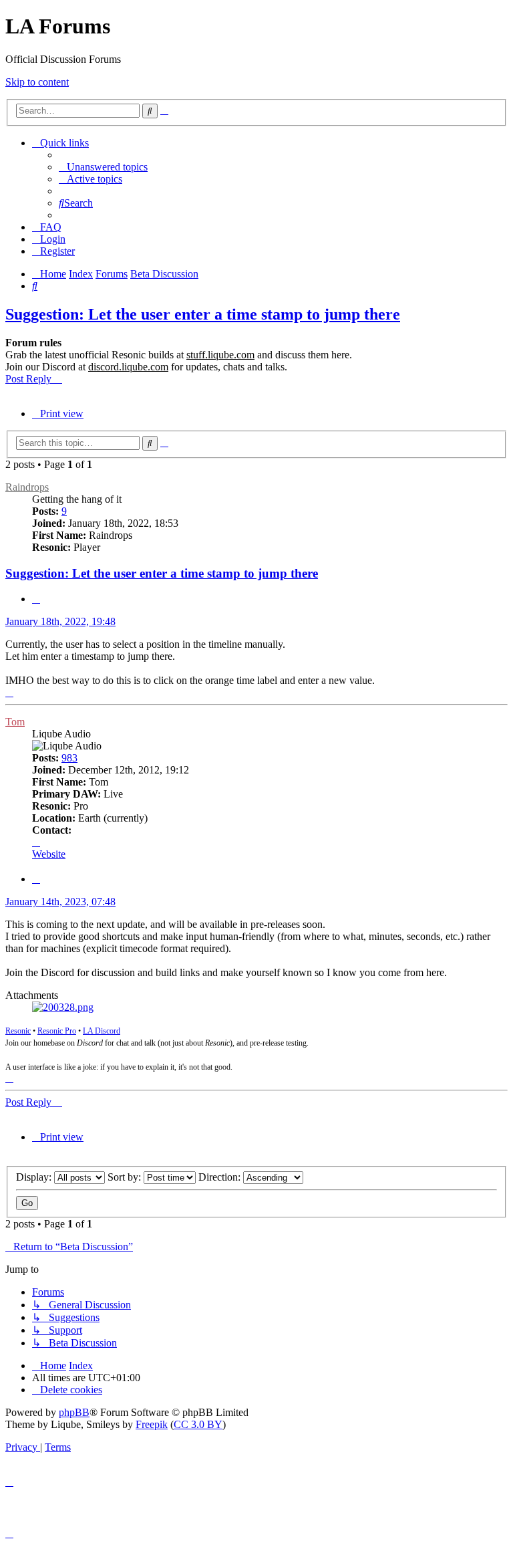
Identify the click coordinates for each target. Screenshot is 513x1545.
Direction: (220, 1177)
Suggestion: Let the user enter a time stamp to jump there (202, 314)
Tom (15, 721)
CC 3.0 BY (198, 1424)
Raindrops (27, 487)
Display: (35, 1177)
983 (69, 757)
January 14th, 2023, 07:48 (60, 901)
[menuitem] (103, 166)
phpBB (74, 1412)
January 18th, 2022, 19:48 (60, 621)
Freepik (152, 1424)
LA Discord (101, 1031)
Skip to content (37, 82)
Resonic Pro (56, 1031)
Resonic (18, 1031)
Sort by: (126, 1177)
